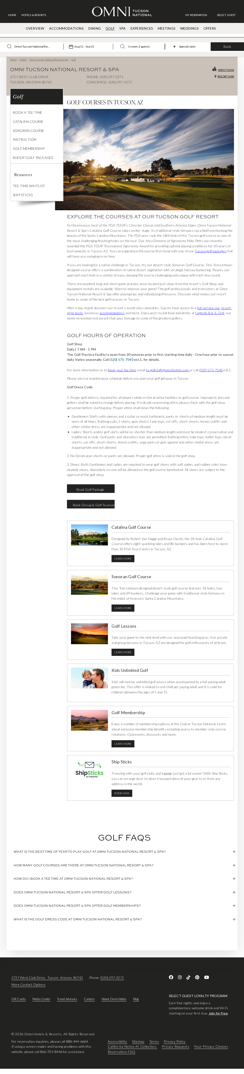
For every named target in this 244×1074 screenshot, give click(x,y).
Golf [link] (110, 28)
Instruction (24, 139)
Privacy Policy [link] (175, 1041)
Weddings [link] (189, 28)
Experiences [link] (142, 28)
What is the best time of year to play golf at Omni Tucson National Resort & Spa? (90, 851)
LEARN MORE (123, 743)
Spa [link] (122, 28)
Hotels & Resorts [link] (33, 14)
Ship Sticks (23, 195)
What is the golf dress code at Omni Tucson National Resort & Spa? (78, 919)
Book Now (121, 793)
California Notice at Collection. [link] (132, 1047)
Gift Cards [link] (18, 999)
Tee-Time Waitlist (29, 186)
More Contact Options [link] (28, 984)
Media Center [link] (41, 999)
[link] (198, 15)
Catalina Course (28, 121)
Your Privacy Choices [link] (211, 1047)
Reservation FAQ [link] (121, 1052)
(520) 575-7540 (121, 359)
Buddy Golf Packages (33, 158)
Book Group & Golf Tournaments (94, 505)
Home (13, 59)
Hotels (23, 59)
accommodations (111, 313)
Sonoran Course (28, 131)
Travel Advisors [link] (67, 999)
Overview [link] (35, 28)
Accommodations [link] (66, 28)
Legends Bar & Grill (209, 313)
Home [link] (12, 14)
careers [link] (89, 999)
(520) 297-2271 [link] (112, 978)
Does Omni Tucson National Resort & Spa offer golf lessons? (73, 892)
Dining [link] (94, 28)
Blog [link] (136, 999)
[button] (226, 14)
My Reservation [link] (196, 14)
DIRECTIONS (226, 69)
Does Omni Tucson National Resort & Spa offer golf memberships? (77, 905)
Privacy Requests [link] (175, 1047)
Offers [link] (209, 28)
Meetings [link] (166, 28)
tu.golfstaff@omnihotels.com (167, 370)
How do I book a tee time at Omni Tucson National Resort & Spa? (73, 878)
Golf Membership (29, 148)
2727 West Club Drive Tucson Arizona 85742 (47, 978)
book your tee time (122, 370)
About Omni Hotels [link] (114, 999)
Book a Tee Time (27, 112)
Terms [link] (154, 1041)
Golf (73, 59)
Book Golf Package (90, 489)
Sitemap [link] (138, 1041)
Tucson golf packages (210, 251)
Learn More (123, 558)
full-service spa (208, 308)
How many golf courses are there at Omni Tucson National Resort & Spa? (83, 865)
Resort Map (226, 76)
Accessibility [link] (117, 1041)
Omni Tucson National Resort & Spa (49, 59)
